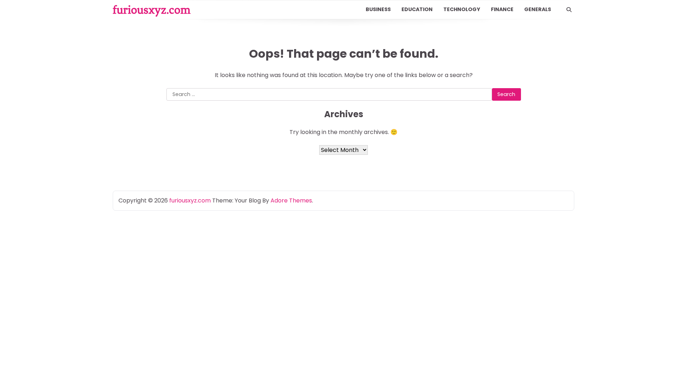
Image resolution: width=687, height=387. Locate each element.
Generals (537, 9)
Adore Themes (291, 200)
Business (378, 9)
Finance (502, 9)
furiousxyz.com (151, 9)
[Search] (569, 9)
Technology (461, 9)
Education (417, 9)
